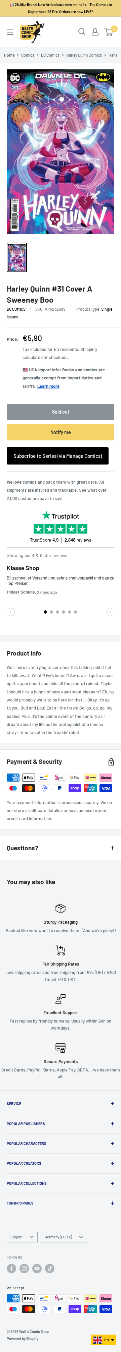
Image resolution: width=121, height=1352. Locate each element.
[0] (109, 32)
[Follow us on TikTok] (49, 1268)
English (16, 1237)
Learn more (48, 386)
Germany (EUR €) (58, 1237)
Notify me (60, 432)
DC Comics (50, 55)
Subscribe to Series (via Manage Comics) (57, 456)
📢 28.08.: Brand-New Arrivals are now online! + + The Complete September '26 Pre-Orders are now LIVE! (60, 8)
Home (9, 55)
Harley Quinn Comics (84, 55)
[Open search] (82, 32)
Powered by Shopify (22, 1338)
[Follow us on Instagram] (24, 1268)
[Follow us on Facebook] (11, 1268)
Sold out (60, 412)
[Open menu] (10, 32)
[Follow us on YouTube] (37, 1268)
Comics (27, 55)
